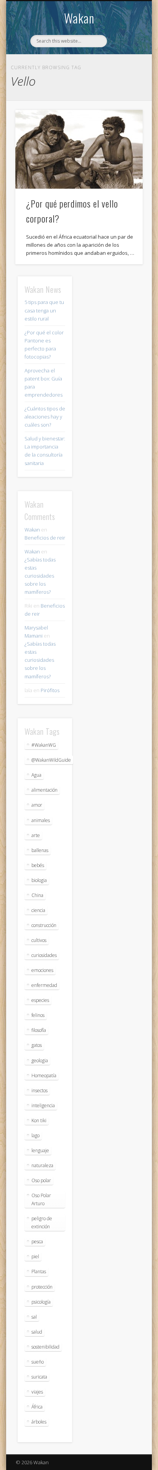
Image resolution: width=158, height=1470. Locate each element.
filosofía (38, 1030)
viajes (37, 1392)
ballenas (39, 850)
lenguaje (40, 1150)
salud (36, 1332)
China (37, 895)
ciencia (38, 910)
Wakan (79, 18)
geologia (39, 1060)
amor (36, 805)
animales (40, 820)
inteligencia (43, 1105)
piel (35, 1256)
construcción (43, 925)
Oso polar (41, 1180)
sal (34, 1317)
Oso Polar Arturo (41, 1199)
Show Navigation (124, 69)
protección (42, 1287)
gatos (36, 1045)
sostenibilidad (45, 1347)
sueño (37, 1362)
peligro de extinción (41, 1222)
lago (35, 1135)
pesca (37, 1241)
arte (35, 835)
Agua (36, 775)
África (37, 1407)
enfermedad (44, 985)
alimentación (44, 790)
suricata (39, 1377)
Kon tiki (38, 1120)
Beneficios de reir (45, 537)
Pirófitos (50, 690)
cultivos (38, 940)
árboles (38, 1422)
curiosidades (44, 955)
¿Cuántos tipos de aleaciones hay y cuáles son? (45, 416)
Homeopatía (43, 1075)
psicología (41, 1302)
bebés (37, 865)
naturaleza (42, 1165)
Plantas (38, 1271)
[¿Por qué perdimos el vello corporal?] (79, 149)
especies (40, 1000)
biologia (39, 880)
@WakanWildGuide (51, 760)
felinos (37, 1015)
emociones (42, 970)
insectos (39, 1090)
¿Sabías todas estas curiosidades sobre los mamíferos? (40, 575)
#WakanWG (43, 745)
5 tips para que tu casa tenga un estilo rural (44, 310)
